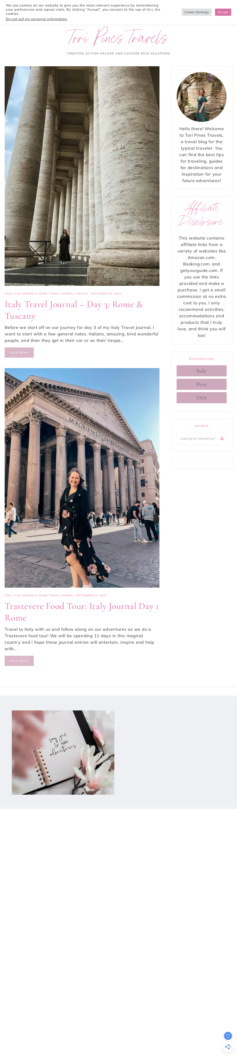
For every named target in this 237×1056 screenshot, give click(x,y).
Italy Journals (25, 293)
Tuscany (81, 293)
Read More (19, 352)
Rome (43, 293)
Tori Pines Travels (118, 40)
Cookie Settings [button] (196, 12)
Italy (8, 293)
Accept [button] (223, 12)
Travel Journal (61, 293)
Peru (202, 384)
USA (201, 398)
